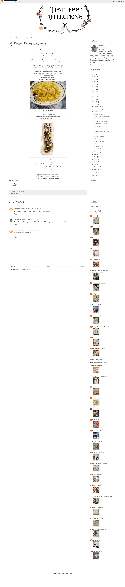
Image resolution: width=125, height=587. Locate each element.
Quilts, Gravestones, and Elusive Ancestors (100, 271)
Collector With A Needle (99, 463)
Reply (15, 214)
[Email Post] (28, 191)
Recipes (16, 193)
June (95, 157)
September (97, 114)
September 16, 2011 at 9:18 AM (31, 230)
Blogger (70, 573)
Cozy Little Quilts (97, 507)
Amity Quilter (96, 294)
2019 (94, 84)
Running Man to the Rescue (102, 116)
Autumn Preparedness (100, 121)
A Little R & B (97, 148)
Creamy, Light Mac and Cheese (52, 68)
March (96, 164)
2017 (94, 89)
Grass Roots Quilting (99, 348)
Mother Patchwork (98, 452)
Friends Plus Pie (98, 146)
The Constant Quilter (98, 283)
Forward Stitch (14, 266)
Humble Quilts (96, 227)
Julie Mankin (18, 208)
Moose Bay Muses (98, 430)
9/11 (95, 138)
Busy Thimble (96, 485)
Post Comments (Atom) (24, 269)
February (97, 167)
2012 (94, 102)
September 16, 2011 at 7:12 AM (28, 219)
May (95, 159)
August (96, 152)
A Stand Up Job (98, 128)
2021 (94, 79)
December (97, 106)
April (95, 162)
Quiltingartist (96, 540)
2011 (94, 104)
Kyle (15, 219)
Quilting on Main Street (99, 376)
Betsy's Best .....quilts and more (102, 327)
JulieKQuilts (96, 259)
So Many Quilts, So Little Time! (102, 398)
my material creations (99, 409)
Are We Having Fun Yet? (101, 123)
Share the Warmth (99, 141)
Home (49, 266)
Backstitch (83, 266)
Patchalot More (97, 551)
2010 (94, 172)
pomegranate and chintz (100, 362)
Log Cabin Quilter (97, 441)
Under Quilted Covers (99, 529)
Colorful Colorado (99, 144)
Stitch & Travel (96, 237)
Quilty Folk (95, 337)
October (96, 111)
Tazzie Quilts (96, 248)
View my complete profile (97, 65)
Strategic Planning (99, 118)
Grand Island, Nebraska (100, 134)
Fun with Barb (96, 305)
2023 (94, 74)
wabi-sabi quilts (97, 316)
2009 (94, 175)
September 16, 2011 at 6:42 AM (31, 208)
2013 (94, 99)
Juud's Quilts (96, 216)
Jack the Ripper (98, 126)
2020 (94, 81)
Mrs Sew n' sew (97, 474)
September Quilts (99, 136)
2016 (94, 92)
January (96, 169)
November (97, 109)
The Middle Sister (97, 518)
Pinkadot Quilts (97, 420)
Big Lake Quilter (97, 359)
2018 (94, 87)
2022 (94, 77)
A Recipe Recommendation (101, 131)
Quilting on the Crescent (100, 387)
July (95, 154)
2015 (94, 94)
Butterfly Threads (97, 365)
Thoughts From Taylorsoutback (102, 496)
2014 (94, 97)
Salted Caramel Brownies (47, 118)
